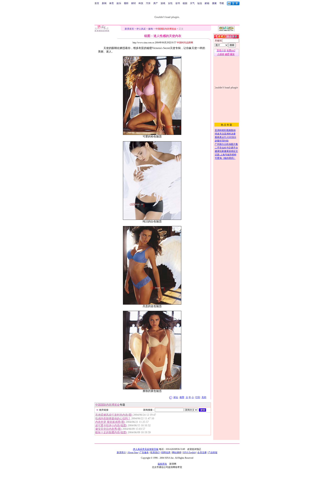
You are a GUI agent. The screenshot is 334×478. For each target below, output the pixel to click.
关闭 (204, 397)
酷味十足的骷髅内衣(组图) (111, 432)
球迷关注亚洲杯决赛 (225, 133)
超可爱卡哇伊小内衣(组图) (111, 425)
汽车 (148, 3)
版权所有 (162, 464)
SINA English (189, 452)
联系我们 (155, 452)
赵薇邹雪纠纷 (222, 140)
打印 (197, 397)
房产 (155, 3)
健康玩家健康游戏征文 (226, 151)
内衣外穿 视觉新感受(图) (110, 422)
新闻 (104, 3)
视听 (126, 3)
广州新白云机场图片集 (226, 144)
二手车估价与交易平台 (226, 147)
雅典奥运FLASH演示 (225, 137)
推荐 (182, 397)
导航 (221, 3)
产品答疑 (212, 452)
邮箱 (207, 3)
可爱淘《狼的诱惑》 (225, 158)
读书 (177, 3)
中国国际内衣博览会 (107, 404)
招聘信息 (165, 452)
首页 (97, 3)
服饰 (150, 28)
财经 (133, 3)
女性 (170, 3)
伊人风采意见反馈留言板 (145, 449)
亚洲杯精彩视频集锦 (225, 130)
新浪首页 (129, 28)
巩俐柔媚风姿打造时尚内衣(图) (113, 414)
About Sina (133, 452)
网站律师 (176, 452)
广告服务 (144, 452)
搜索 (214, 3)
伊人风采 (141, 28)
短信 (199, 3)
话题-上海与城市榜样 (225, 154)
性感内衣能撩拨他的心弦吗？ (112, 418)
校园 (185, 3)
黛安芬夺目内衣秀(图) (108, 428)
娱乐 (119, 3)
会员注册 (202, 452)
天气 (192, 3)
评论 (175, 397)
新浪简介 (121, 452)
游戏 (163, 3)
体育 (111, 3)
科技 (141, 3)
